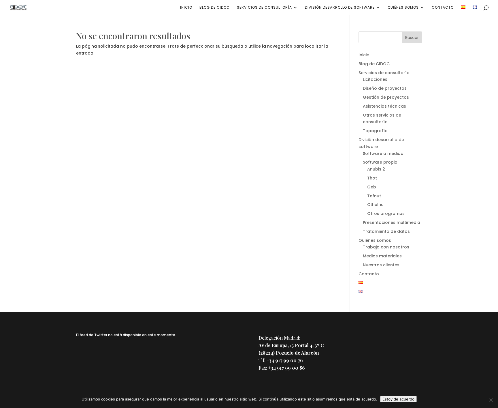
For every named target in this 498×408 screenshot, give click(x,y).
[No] (491, 400)
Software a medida (383, 153)
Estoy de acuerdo (398, 399)
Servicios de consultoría (264, 7)
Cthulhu (375, 204)
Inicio (186, 7)
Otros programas (386, 213)
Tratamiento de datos (386, 231)
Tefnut (374, 196)
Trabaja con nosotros (386, 247)
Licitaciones (375, 79)
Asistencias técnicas (384, 106)
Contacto (443, 7)
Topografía (375, 131)
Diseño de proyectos (385, 88)
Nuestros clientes (381, 265)
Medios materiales (382, 256)
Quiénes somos (403, 7)
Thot (372, 178)
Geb (371, 187)
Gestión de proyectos (386, 97)
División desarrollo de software (340, 7)
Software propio (380, 162)
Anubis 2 (376, 169)
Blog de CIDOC (214, 7)
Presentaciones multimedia (391, 222)
